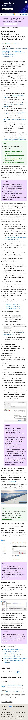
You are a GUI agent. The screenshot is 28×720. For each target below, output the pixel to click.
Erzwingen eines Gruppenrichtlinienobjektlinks (15, 658)
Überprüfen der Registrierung (8, 54)
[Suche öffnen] (20, 14)
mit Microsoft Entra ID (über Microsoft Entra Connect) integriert (15, 104)
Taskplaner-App (12, 481)
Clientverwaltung (14, 27)
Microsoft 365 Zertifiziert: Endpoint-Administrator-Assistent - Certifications (12, 692)
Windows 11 (9, 43)
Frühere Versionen (17, 712)
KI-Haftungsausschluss (6, 712)
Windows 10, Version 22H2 (12, 308)
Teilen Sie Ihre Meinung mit (10, 24)
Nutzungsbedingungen (20, 716)
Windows (7, 27)
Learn (2, 27)
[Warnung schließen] (26, 2)
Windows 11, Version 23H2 (12, 304)
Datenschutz (9, 714)
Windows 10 (16, 43)
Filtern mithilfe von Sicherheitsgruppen (13, 656)
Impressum (3, 718)
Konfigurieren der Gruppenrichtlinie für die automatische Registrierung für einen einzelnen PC (13, 52)
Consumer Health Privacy (6, 716)
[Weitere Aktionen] (26, 28)
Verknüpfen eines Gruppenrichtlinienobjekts (15, 655)
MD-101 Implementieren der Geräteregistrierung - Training (12, 685)
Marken (10, 718)
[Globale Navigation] (1, 14)
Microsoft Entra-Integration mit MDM (14, 162)
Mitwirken (3, 714)
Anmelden (24, 14)
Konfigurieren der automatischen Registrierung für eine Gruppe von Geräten (14, 49)
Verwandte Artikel (6, 58)
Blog (23, 712)
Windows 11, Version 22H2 (12, 306)
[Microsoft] (14, 14)
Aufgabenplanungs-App (7, 56)
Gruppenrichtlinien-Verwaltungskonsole (13, 649)
